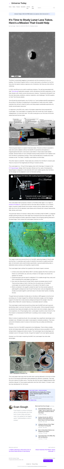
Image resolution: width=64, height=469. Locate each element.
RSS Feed (33, 7)
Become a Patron (48, 460)
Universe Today (18, 3)
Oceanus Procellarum (14, 204)
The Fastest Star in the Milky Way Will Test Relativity (46, 436)
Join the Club (28, 7)
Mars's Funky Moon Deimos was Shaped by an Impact (46, 430)
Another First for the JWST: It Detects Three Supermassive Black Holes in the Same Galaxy (46, 419)
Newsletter (23, 6)
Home (10, 6)
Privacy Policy (35, 464)
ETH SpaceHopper (14, 168)
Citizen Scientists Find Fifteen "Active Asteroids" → (45, 450)
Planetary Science (34, 26)
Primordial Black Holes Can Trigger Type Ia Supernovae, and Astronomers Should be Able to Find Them (46, 410)
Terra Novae (15, 91)
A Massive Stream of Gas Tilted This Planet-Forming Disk (46, 425)
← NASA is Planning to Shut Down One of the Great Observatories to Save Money (20, 450)
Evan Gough (12, 26)
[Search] (54, 8)
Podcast (18, 6)
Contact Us (28, 464)
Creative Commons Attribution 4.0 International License (37, 466)
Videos (13, 6)
